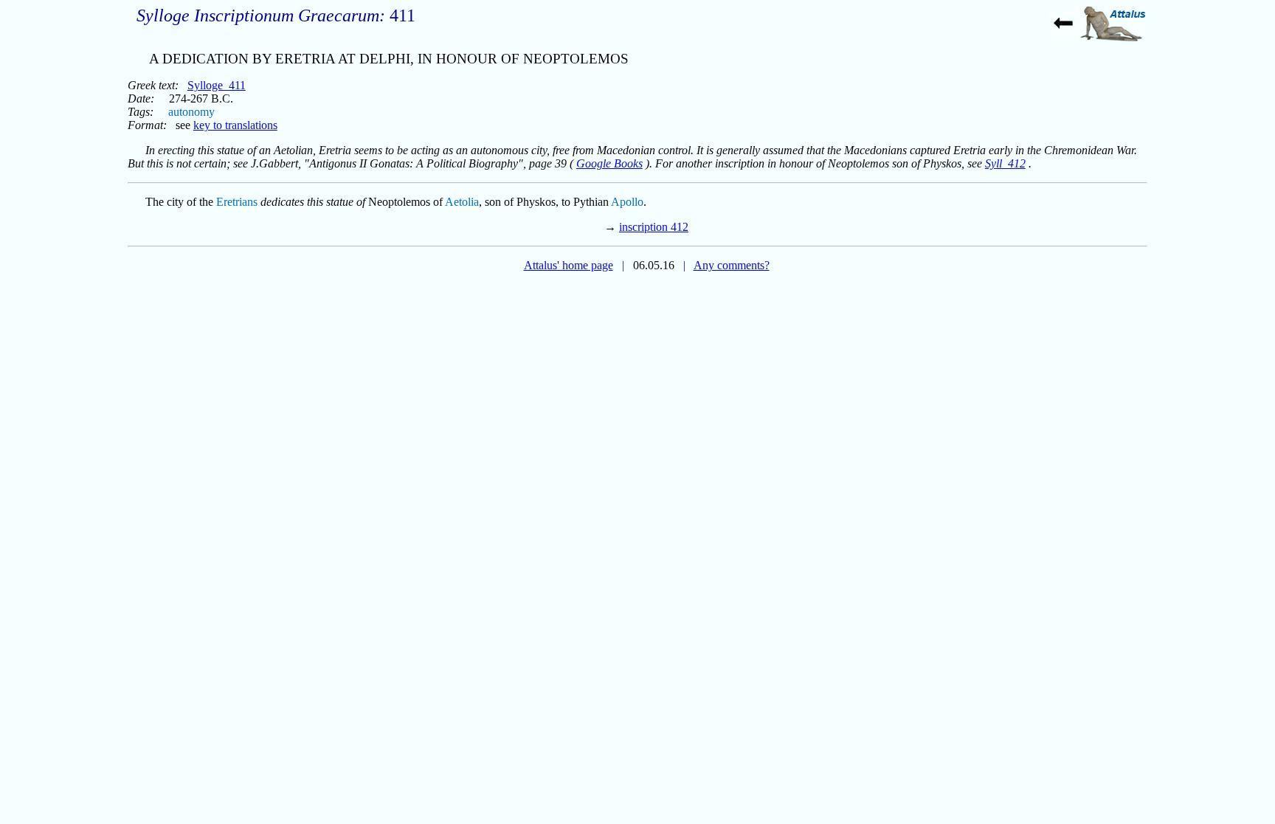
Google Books (609, 163)
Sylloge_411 (216, 85)
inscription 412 (653, 227)
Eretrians (237, 201)
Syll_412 (1005, 163)
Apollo (627, 201)
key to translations (235, 125)
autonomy (191, 111)
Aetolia (462, 201)
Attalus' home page (568, 265)
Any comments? (732, 265)
